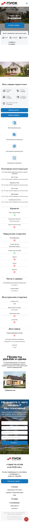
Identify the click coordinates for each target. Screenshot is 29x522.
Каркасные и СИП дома (14, 490)
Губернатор (10, 390)
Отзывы (14, 499)
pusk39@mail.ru (14, 467)
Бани (14, 495)
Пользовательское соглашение (14, 519)
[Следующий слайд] (28, 69)
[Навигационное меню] (27, 3)
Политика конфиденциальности (14, 517)
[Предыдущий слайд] (1, 383)
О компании (14, 503)
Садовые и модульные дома (14, 492)
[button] (14, 25)
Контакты (14, 508)
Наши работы (14, 506)
